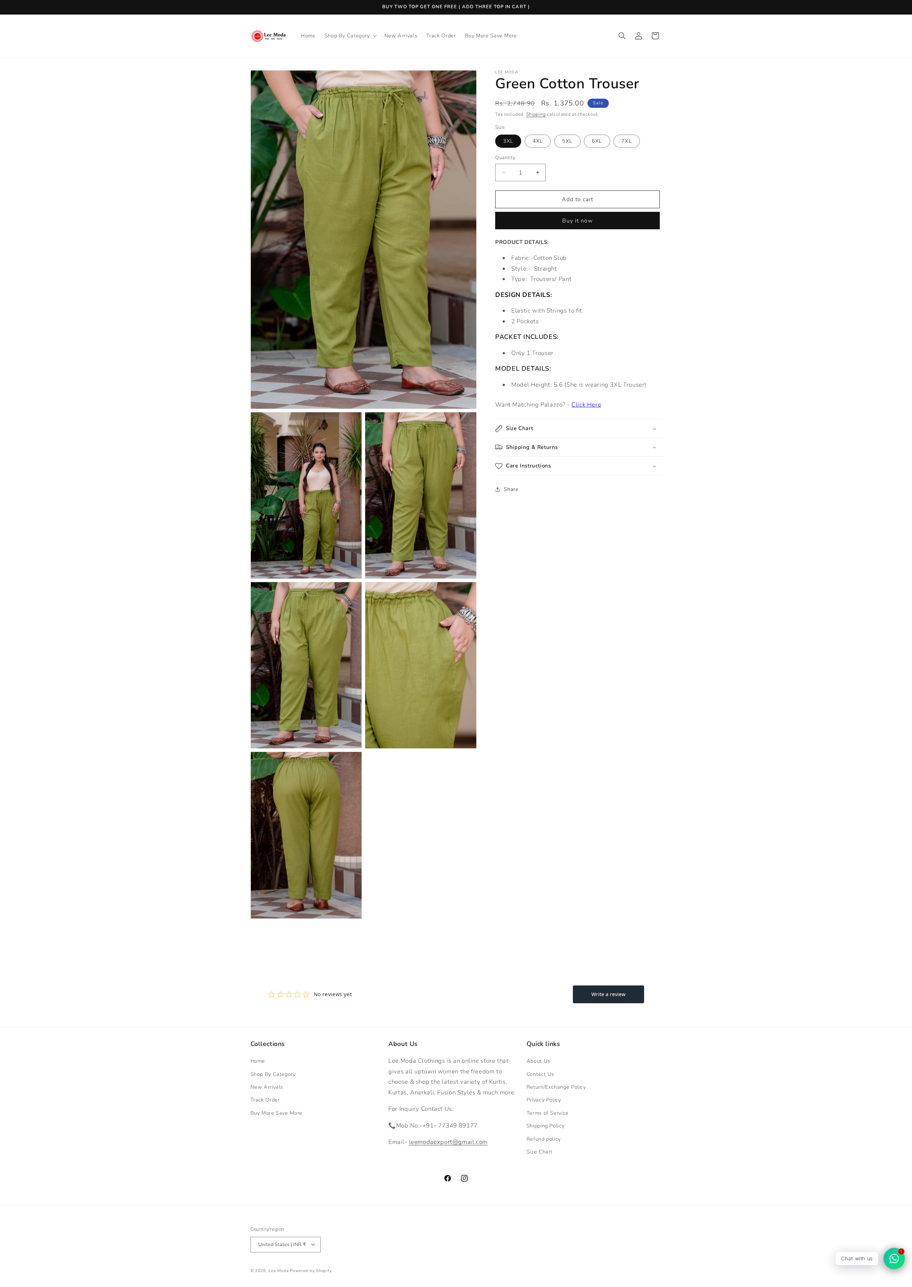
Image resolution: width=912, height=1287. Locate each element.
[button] (350, 35)
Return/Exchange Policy (556, 1086)
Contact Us (540, 1074)
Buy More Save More (276, 1112)
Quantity (505, 157)
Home (257, 1061)
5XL (567, 141)
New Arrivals (267, 1086)
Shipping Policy (545, 1126)
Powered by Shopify (311, 1270)
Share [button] (511, 488)
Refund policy (544, 1138)
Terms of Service (548, 1112)
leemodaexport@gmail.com (448, 1142)
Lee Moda (279, 1270)
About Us (538, 1061)
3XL (508, 141)
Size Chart (540, 1151)
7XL (626, 141)
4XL (538, 141)
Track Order (265, 1100)
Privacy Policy (544, 1100)
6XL (597, 141)
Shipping (536, 114)
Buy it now (577, 220)
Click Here (586, 404)
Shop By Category (273, 1074)
